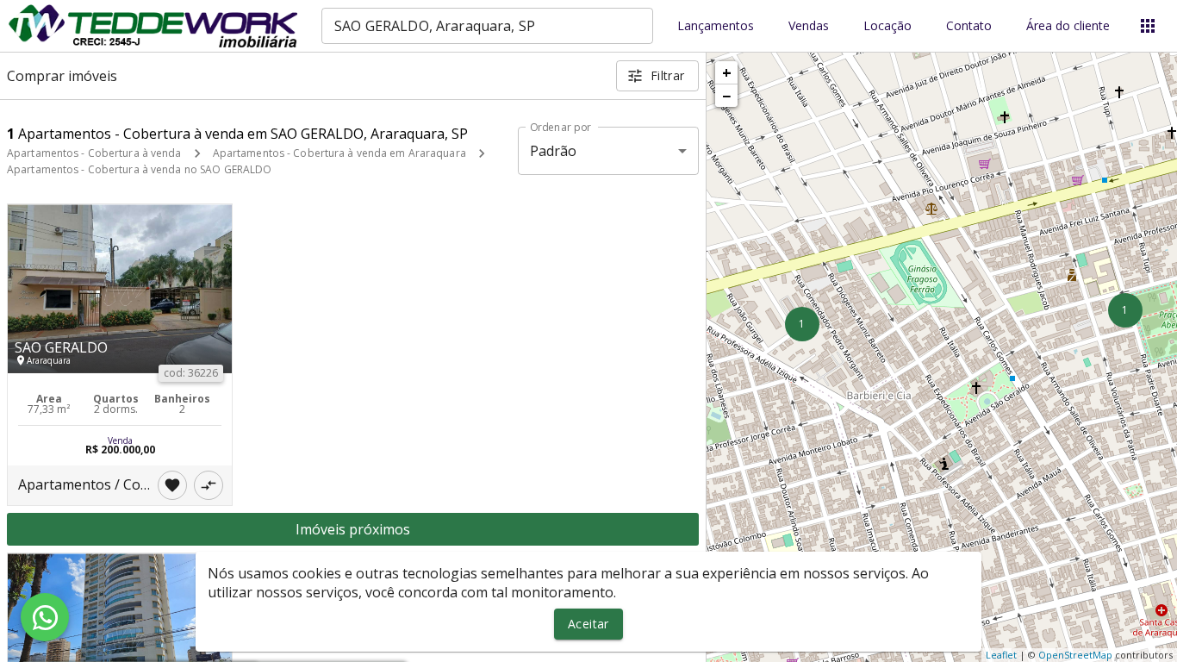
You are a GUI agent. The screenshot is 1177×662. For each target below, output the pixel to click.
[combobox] (487, 26)
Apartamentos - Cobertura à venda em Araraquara (339, 153)
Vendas (808, 26)
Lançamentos (715, 26)
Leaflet (1001, 654)
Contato (969, 26)
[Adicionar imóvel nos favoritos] (172, 485)
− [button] (726, 95)
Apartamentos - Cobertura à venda (94, 153)
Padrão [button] (553, 150)
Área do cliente (1068, 26)
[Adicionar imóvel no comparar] (208, 485)
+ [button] (727, 72)
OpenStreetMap (1075, 654)
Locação (887, 26)
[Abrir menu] (1147, 26)
